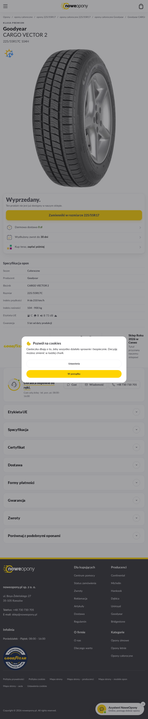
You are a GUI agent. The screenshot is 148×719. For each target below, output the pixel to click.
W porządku (74, 374)
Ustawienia (74, 364)
